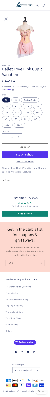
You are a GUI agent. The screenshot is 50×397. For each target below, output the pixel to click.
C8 (6, 100)
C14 (37, 106)
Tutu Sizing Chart (13, 318)
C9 (15, 100)
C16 (17, 112)
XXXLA (19, 125)
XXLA (7, 125)
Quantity (5, 131)
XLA (35, 119)
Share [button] (7, 180)
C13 (27, 106)
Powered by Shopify (27, 391)
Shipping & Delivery (14, 305)
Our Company (12, 324)
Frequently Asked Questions (18, 286)
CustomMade (30, 100)
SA (6, 119)
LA (25, 119)
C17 (27, 112)
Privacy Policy (12, 293)
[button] (5, 5)
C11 (6, 106)
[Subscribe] (41, 263)
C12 (17, 106)
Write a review (25, 213)
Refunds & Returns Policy (17, 299)
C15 (6, 112)
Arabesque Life (14, 391)
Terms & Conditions (14, 312)
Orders (9, 331)
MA (15, 119)
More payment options (25, 161)
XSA (38, 112)
